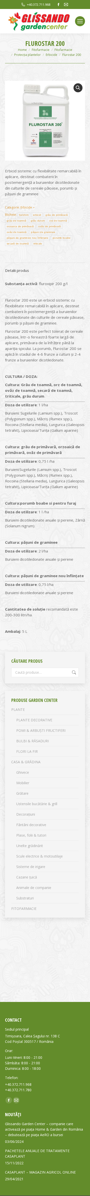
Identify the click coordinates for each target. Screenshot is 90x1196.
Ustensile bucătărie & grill (36, 803)
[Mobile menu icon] (80, 21)
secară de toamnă (18, 243)
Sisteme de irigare (30, 866)
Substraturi (25, 898)
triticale (38, 243)
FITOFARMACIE (23, 908)
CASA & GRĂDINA (25, 762)
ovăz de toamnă (16, 232)
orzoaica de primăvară (20, 226)
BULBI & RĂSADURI (32, 741)
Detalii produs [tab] (17, 270)
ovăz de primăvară (49, 226)
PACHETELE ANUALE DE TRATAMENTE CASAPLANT (37, 1153)
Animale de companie (33, 887)
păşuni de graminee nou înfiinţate (27, 237)
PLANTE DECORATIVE (34, 720)
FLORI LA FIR (27, 751)
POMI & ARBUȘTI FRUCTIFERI (41, 730)
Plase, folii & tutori (31, 835)
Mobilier (22, 782)
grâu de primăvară (57, 215)
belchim (23, 215)
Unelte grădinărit (29, 845)
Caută (73, 672)
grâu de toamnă (16, 220)
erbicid (37, 215)
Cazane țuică (26, 877)
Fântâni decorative (31, 824)
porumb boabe (62, 237)
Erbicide (26, 207)
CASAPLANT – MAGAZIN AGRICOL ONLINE (40, 1172)
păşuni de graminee (43, 232)
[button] (78, 87)
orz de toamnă (58, 220)
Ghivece (22, 772)
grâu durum (38, 220)
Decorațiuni (25, 814)
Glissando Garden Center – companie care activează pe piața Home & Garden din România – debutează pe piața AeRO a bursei (44, 1129)
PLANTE (18, 709)
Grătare (22, 793)
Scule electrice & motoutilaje (39, 856)
